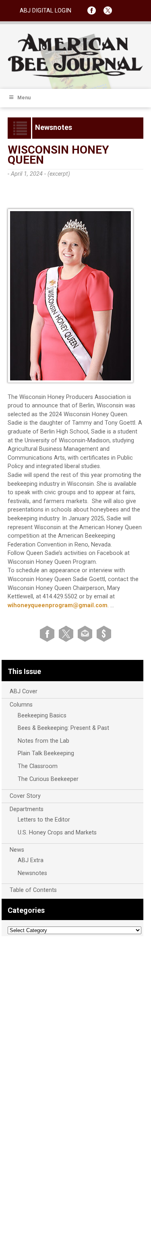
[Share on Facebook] (48, 633)
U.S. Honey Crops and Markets (57, 832)
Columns (21, 704)
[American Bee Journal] (76, 76)
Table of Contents (33, 890)
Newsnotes (32, 873)
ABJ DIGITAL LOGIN (45, 10)
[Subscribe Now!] (104, 633)
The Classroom (38, 766)
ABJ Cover (23, 691)
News (17, 849)
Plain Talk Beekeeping (46, 753)
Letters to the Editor (44, 819)
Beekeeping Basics (42, 715)
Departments (26, 809)
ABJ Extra (30, 860)
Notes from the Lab (43, 741)
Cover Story (25, 796)
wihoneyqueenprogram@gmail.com (58, 605)
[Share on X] (67, 633)
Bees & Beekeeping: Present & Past (63, 728)
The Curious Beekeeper (48, 779)
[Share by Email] (86, 633)
